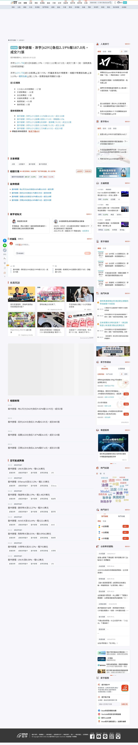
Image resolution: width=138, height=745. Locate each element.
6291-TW (19, 62)
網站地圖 (78, 734)
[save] (5, 268)
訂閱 (85, 3)
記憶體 (106, 526)
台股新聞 (107, 220)
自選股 (124, 7)
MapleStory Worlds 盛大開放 (20, 331)
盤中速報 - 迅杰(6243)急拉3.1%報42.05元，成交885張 (31, 193)
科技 (30, 7)
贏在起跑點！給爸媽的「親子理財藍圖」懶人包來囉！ (39, 171)
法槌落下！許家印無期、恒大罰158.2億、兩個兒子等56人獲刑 (80, 331)
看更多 (88, 214)
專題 (102, 7)
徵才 (72, 734)
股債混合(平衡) (109, 386)
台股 (30, 3)
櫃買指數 (23, 76)
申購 (126, 394)
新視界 (96, 7)
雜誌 (108, 7)
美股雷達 (108, 189)
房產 (83, 7)
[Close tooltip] (21, 273)
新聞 (25, 3)
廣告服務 (49, 734)
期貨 (70, 7)
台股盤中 (21, 40)
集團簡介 (41, 734)
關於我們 (34, 734)
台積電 (106, 532)
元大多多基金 (102, 402)
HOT (106, 254)
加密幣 (65, 3)
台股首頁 (79, 171)
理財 (89, 7)
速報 (52, 7)
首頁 (19, 3)
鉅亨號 (79, 3)
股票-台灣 (108, 406)
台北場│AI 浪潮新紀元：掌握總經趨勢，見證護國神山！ (117, 264)
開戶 (126, 382)
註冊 (125, 3)
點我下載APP (34, 131)
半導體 (106, 538)
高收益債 (107, 417)
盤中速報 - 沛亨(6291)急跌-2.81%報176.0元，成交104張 (40, 125)
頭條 (13, 7)
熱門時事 (45, 7)
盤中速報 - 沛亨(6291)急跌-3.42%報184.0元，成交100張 (40, 116)
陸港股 (42, 3)
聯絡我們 (66, 734)
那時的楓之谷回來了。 (48, 304)
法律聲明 (85, 734)
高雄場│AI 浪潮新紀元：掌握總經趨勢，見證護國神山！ (117, 283)
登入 (121, 3)
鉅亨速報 (13, 40)
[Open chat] (5, 273)
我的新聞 (116, 7)
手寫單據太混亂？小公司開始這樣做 (80, 305)
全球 (59, 3)
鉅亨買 (72, 3)
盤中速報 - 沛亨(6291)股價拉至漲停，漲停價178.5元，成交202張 (44, 122)
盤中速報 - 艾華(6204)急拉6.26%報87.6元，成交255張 (31, 200)
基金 (48, 3)
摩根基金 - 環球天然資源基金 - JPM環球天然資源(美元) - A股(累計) (109, 392)
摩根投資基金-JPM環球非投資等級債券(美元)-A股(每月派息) (110, 412)
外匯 (54, 3)
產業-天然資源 (109, 397)
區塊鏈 (77, 7)
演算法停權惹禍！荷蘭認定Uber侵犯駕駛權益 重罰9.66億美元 (51, 331)
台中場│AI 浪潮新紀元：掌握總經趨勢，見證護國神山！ (117, 255)
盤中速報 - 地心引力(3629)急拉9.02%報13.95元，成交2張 (33, 189)
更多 (125, 51)
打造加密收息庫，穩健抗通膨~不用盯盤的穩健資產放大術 (117, 274)
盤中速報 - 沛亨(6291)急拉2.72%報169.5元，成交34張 (40, 128)
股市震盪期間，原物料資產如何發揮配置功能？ (21, 305)
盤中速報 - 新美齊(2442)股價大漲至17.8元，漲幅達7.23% (72, 270)
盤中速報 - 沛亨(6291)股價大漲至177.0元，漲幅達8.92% (40, 119)
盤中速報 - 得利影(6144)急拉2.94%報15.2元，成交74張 (30, 270)
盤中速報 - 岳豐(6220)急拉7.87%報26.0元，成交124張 (31, 196)
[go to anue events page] (115, 2)
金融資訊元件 (58, 734)
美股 (36, 3)
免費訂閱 (124, 704)
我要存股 (88, 171)
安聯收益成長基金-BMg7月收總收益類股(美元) (110, 380)
